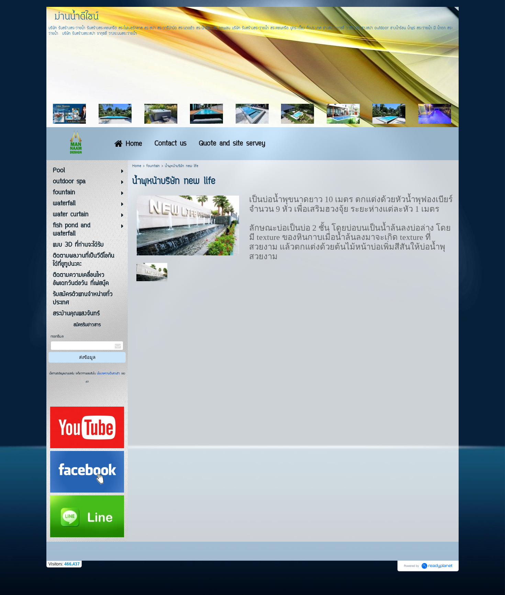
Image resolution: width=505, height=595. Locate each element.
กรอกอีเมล (57, 336)
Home (136, 166)
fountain (153, 166)
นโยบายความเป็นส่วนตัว (108, 374)
